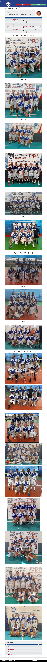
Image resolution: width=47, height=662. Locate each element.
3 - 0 (20, 29)
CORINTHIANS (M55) (12, 647)
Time (8, 644)
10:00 (30, 19)
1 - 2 (20, 31)
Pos (6, 644)
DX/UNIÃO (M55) (16, 24)
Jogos (38, 644)
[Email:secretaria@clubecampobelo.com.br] (0, 1)
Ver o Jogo (37, 19)
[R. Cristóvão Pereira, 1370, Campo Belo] (16, 1)
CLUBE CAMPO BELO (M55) (12, 652)
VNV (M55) (10, 654)
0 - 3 (20, 21)
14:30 (30, 21)
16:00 (30, 31)
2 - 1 (20, 19)
